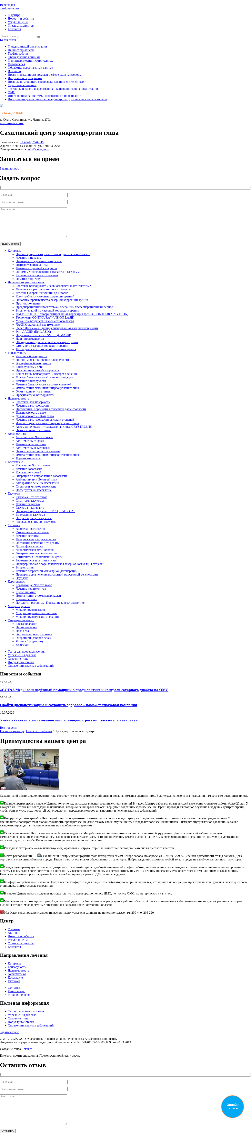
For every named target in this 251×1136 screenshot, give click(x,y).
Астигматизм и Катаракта (33, 447)
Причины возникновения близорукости (42, 359)
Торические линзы (28, 458)
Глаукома (14, 493)
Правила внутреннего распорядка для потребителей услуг (47, 81)
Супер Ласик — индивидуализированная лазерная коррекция (57, 328)
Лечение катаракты (29, 257)
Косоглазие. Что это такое (33, 465)
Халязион (22, 645)
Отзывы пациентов (21, 25)
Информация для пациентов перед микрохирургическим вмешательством (57, 99)
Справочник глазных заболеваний (31, 665)
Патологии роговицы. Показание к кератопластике (50, 602)
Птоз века (23, 630)
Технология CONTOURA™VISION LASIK (45, 317)
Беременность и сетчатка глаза (36, 560)
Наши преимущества (30, 338)
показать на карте (12, 123)
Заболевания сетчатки (30, 528)
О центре (14, 15)
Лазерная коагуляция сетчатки (36, 539)
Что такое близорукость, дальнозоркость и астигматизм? (53, 285)
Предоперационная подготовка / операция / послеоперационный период (64, 307)
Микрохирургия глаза (30, 609)
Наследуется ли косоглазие (34, 490)
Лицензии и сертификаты (25, 78)
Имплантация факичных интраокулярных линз (47, 388)
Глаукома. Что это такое (31, 497)
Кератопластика (26, 599)
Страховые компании (22, 85)
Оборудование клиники (24, 57)
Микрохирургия (19, 606)
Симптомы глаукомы (30, 500)
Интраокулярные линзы (32, 264)
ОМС (11, 92)
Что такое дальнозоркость (33, 402)
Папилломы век (26, 627)
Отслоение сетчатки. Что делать (37, 542)
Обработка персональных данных (30, 67)
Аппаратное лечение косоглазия (37, 483)
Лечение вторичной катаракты (36, 268)
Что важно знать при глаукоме (36, 521)
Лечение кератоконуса (31, 588)
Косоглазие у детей (28, 472)
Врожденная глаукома (30, 514)
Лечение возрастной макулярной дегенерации (46, 571)
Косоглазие (15, 461)
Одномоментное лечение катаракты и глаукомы (48, 271)
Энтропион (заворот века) (33, 637)
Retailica (27, 1049)
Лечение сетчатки (28, 535)
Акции (12, 932)
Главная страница (12, 731)
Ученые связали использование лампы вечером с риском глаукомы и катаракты (69, 720)
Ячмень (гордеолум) (30, 641)
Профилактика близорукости (35, 395)
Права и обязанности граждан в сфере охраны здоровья (45, 74)
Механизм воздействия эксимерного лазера (45, 321)
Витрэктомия (25, 567)
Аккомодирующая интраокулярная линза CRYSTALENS (54, 426)
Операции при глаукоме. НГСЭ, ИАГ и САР (45, 511)
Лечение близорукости (31, 381)
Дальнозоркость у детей (31, 412)
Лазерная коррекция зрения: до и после (42, 293)
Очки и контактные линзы (33, 391)
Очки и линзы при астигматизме (38, 451)
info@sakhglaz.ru (38, 149)
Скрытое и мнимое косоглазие (36, 486)
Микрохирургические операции (37, 616)
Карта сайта (8, 39)
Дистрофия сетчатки (29, 546)
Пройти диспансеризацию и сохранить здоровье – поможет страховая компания (68, 705)
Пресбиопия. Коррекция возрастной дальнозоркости (51, 409)
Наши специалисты (21, 50)
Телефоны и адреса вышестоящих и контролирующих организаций (53, 88)
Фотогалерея (16, 64)
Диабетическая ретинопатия (35, 549)
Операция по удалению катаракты (39, 261)
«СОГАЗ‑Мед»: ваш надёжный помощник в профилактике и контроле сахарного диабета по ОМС (84, 690)
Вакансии (14, 71)
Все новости (8, 727)
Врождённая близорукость (33, 363)
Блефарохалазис (27, 623)
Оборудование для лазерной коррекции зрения (47, 342)
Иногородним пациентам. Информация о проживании (44, 95)
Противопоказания (28, 303)
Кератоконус (16, 581)
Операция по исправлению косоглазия (41, 476)
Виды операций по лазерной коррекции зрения (47, 310)
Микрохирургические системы (36, 613)
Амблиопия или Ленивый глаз (36, 479)
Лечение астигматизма (31, 444)
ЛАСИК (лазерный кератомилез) (38, 324)
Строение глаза (18, 658)
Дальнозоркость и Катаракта (35, 416)
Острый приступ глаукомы (34, 518)
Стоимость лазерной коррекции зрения (42, 345)
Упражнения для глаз (22, 655)
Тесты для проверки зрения (26, 651)
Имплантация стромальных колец (38, 595)
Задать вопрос (9, 168)
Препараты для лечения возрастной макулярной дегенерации (57, 574)
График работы (18, 53)
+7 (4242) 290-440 (12, 113)
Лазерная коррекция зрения (26, 282)
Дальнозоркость (18, 398)
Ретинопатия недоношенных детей (39, 557)
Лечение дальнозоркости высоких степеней (45, 419)
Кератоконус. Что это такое (34, 585)
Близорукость (17, 352)
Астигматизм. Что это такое (34, 437)
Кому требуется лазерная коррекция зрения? (45, 296)
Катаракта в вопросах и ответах (37, 275)
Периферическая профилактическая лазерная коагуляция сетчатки (60, 564)
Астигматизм (17, 433)
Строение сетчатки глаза (32, 532)
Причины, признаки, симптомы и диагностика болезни (53, 254)
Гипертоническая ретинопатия (36, 553)
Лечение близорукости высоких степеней (43, 384)
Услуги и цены (18, 22)
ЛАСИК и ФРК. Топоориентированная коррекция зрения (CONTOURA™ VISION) (72, 314)
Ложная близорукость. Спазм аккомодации (44, 377)
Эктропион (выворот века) (34, 634)
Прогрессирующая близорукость (37, 370)
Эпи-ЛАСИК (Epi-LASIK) (33, 331)
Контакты (14, 29)
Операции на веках (21, 620)
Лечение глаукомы (28, 504)
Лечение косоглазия (29, 469)
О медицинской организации (27, 46)
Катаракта (14, 250)
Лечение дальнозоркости (32, 405)
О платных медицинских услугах (30, 60)
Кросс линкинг (26, 592)
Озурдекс (22, 578)
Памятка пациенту (28, 278)
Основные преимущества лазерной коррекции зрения (52, 300)
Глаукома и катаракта (30, 507)
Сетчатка (14, 525)
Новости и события (21, 18)
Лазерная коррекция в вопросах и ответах (44, 289)
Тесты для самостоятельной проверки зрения (46, 349)
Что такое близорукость (31, 356)
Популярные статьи (21, 662)
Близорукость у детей (30, 366)
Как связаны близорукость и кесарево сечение (46, 373)
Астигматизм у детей (30, 440)
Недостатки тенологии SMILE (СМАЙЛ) (43, 335)
